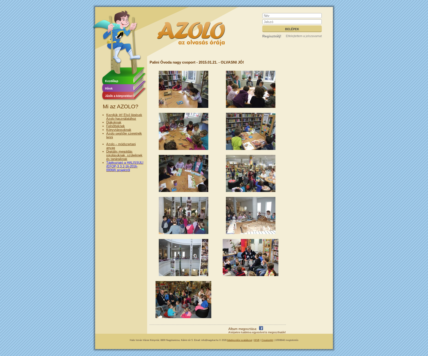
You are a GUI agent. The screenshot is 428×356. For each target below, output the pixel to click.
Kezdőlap (111, 81)
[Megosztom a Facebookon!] (261, 329)
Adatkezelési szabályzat (239, 340)
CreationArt (267, 340)
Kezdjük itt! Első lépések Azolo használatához (124, 116)
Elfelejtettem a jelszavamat (304, 36)
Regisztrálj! (271, 36)
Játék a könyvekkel (119, 96)
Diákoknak (113, 122)
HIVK (257, 340)
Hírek (109, 88)
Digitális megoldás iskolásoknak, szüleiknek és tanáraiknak (124, 155)
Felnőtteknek (115, 126)
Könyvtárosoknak (118, 130)
